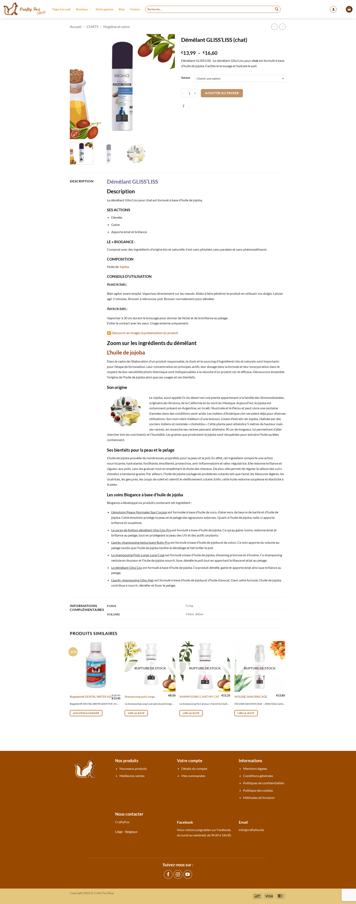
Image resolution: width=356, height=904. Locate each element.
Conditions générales (258, 776)
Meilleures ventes (132, 776)
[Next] (167, 86)
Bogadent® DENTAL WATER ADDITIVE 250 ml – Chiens (106, 696)
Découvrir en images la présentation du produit (145, 333)
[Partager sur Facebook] (183, 106)
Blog (121, 9)
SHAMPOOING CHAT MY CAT (199, 696)
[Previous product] (282, 26)
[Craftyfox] (24, 9)
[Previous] (77, 86)
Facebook (224, 830)
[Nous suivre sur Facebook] (168, 874)
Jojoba (124, 267)
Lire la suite (136, 713)
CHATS (92, 26)
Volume (185, 77)
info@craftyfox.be (251, 830)
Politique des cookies (258, 790)
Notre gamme (104, 9)
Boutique (82, 9)
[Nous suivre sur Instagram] (177, 874)
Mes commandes (193, 776)
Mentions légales (255, 768)
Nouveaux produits (133, 768)
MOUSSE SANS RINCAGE (250, 696)
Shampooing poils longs (140, 696)
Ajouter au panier (222, 93)
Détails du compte (194, 768)
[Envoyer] (276, 9)
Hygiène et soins (116, 26)
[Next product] (274, 26)
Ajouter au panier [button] (86, 713)
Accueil (76, 26)
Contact (135, 9)
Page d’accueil (62, 9)
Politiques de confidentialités (263, 783)
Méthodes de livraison (259, 798)
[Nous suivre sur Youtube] (187, 874)
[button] (333, 9)
